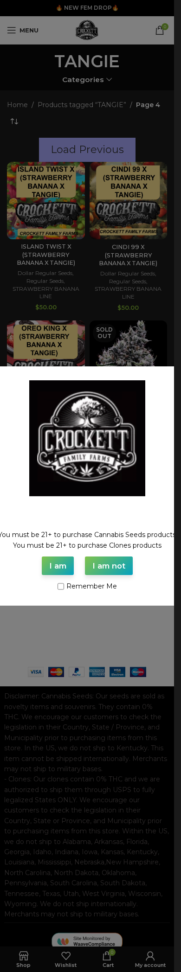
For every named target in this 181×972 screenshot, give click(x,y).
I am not (108, 565)
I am (57, 565)
